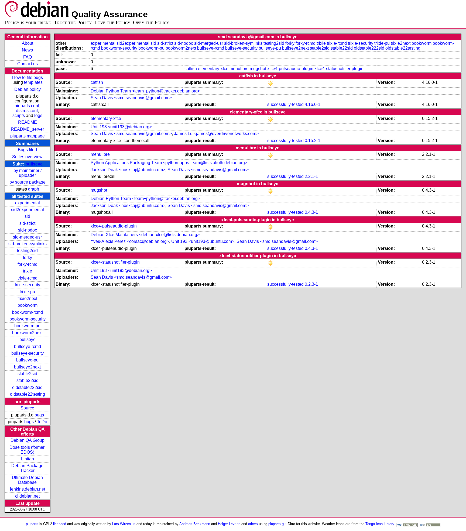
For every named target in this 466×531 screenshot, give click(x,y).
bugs (39, 415)
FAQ (27, 57)
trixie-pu (27, 291)
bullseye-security (27, 353)
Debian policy (27, 89)
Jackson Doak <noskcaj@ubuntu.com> (128, 169)
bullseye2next (27, 367)
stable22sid (27, 380)
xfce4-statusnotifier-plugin (339, 68)
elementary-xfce (213, 68)
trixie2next (27, 298)
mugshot (258, 68)
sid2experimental (27, 209)
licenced (59, 524)
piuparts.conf (27, 106)
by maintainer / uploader (27, 173)
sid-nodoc (27, 230)
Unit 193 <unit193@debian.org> (121, 127)
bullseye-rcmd (27, 346)
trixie (27, 271)
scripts (18, 115)
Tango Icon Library (379, 524)
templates (33, 82)
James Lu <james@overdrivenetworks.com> (216, 133)
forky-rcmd (27, 264)
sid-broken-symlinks (27, 244)
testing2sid (27, 250)
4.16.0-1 (312, 104)
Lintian (27, 459)
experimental (27, 203)
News (27, 50)
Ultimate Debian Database (27, 480)
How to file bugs (27, 77)
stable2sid (27, 373)
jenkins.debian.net (27, 489)
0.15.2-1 (312, 140)
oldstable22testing (27, 394)
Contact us (27, 63)
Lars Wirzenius (123, 524)
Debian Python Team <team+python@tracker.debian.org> (145, 91)
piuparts (32, 524)
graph (33, 189)
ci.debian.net (27, 496)
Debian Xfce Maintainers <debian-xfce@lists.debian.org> (145, 234)
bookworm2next (27, 332)
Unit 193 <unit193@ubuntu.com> (202, 241)
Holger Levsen (229, 524)
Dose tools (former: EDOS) (27, 449)
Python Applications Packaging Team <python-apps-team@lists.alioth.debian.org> (169, 162)
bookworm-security (27, 319)
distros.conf (27, 110)
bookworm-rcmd (27, 312)
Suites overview (27, 156)
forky (27, 257)
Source (27, 408)
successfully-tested (285, 104)
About (27, 43)
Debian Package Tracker (27, 468)
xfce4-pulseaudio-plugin (290, 68)
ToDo (42, 421)
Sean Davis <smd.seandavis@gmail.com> (131, 97)
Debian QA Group (27, 440)
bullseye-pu (27, 360)
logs (38, 115)
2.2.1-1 (311, 176)
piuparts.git (277, 524)
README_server (27, 129)
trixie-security (27, 284)
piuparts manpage (27, 136)
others (253, 524)
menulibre (239, 68)
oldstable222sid (27, 387)
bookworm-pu (27, 325)
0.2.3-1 (311, 284)
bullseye (34, 164)
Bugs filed (27, 149)
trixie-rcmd (27, 278)
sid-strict (27, 223)
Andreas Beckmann (194, 524)
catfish (190, 68)
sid (27, 216)
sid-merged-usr (27, 237)
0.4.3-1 (311, 212)
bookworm (27, 305)
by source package (27, 182)
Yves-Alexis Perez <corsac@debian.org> (130, 241)
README (27, 122)
